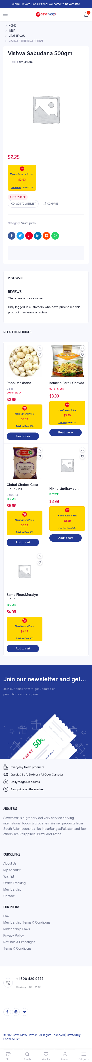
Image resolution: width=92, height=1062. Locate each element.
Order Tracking (14, 883)
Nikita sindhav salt (64, 488)
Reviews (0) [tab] (16, 278)
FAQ (6, 916)
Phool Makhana (19, 383)
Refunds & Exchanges (19, 942)
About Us (10, 863)
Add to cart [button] (23, 542)
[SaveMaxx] (46, 14)
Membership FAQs (16, 929)
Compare (52, 203)
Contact (9, 896)
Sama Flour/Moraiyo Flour (22, 597)
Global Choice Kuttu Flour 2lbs (22, 487)
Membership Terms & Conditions (26, 922)
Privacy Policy (13, 935)
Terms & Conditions (17, 948)
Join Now (16, 187)
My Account (12, 870)
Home (12, 25)
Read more (23, 436)
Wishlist (8, 876)
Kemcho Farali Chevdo (66, 383)
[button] (23, 204)
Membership (12, 889)
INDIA (12, 31)
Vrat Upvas (17, 36)
